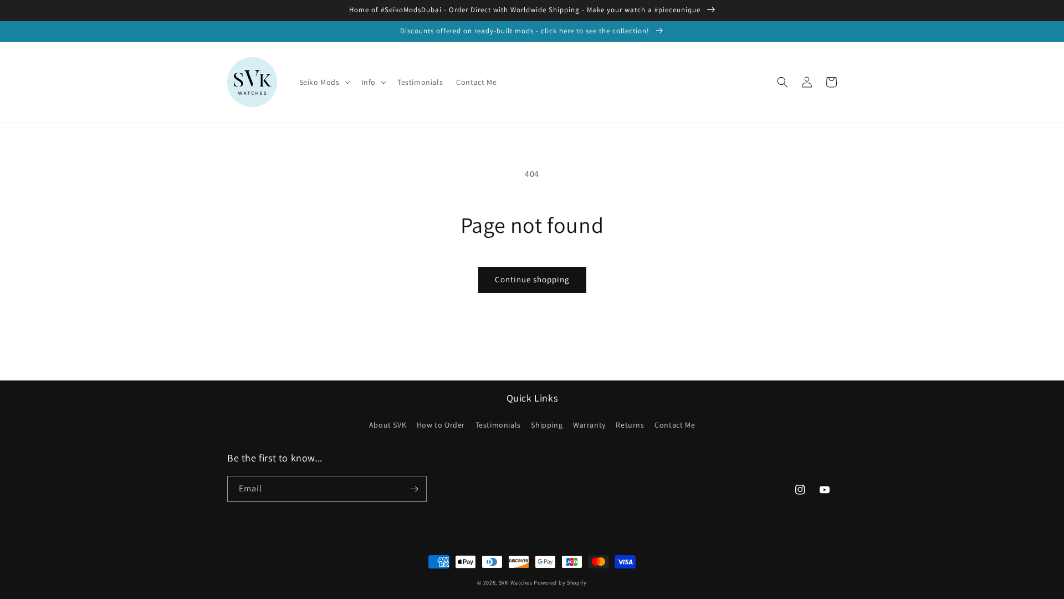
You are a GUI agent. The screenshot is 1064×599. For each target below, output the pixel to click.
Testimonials (498, 425)
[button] (324, 82)
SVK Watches (516, 582)
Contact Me (674, 425)
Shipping (546, 425)
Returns (630, 425)
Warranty (589, 425)
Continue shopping (532, 279)
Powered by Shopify (560, 582)
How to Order (441, 425)
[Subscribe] (414, 489)
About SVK (387, 425)
